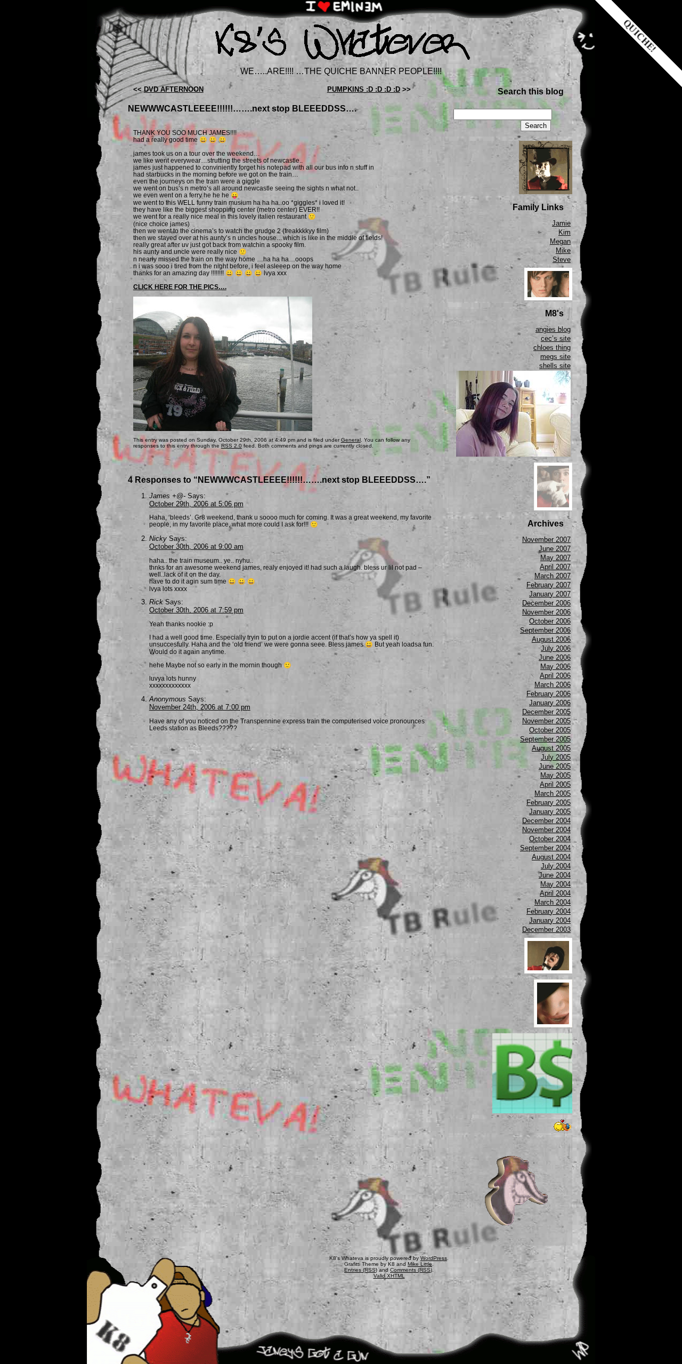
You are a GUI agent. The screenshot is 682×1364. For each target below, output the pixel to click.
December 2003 (546, 930)
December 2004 (546, 821)
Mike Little (420, 1264)
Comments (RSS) (411, 1270)
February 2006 (548, 694)
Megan (560, 241)
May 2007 (555, 558)
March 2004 (552, 902)
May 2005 (555, 775)
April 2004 (555, 893)
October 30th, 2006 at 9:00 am (196, 547)
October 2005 (550, 730)
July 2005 (556, 757)
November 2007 (546, 540)
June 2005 (555, 766)
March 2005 (552, 793)
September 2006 (545, 630)
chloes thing (552, 348)
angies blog (553, 329)
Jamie (561, 223)
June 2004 (555, 875)
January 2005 (550, 812)
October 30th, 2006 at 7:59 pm (196, 610)
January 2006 (550, 703)
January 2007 (550, 594)
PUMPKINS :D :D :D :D (363, 89)
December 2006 (546, 603)
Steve (562, 260)
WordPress (433, 1258)
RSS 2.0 (231, 446)
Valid (389, 1276)
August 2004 (551, 857)
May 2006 (555, 667)
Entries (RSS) (360, 1270)
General (351, 440)
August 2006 (551, 639)
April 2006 (555, 676)
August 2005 (551, 748)
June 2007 (555, 549)
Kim (564, 232)
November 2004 (546, 830)
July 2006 (556, 648)
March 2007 (552, 576)
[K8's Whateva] (341, 62)
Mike (563, 250)
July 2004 (556, 866)
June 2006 (555, 657)
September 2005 (545, 739)
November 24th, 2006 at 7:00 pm (199, 707)
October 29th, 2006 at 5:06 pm (196, 504)
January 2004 (550, 920)
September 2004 (545, 848)
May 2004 (555, 884)
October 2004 (550, 839)
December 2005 (546, 712)
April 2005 (555, 784)
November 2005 (546, 721)
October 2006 (550, 621)
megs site (555, 357)
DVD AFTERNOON (174, 89)
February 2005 (548, 803)
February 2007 (548, 585)
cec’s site (556, 338)
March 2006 (552, 685)
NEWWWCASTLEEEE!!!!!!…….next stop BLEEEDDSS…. (242, 108)
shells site (555, 366)
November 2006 (546, 612)
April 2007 (555, 567)
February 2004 (548, 911)
